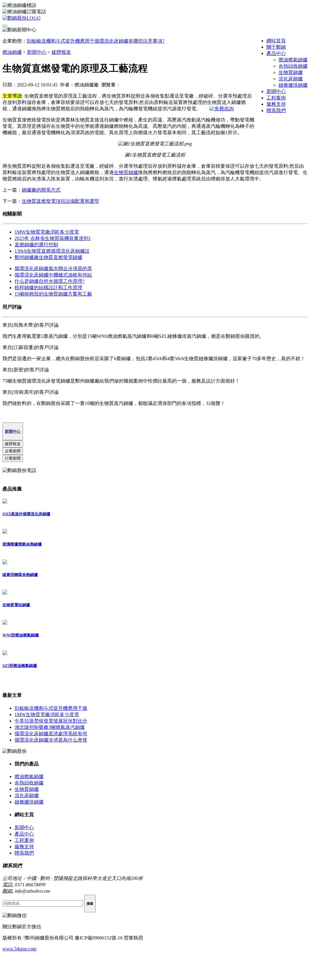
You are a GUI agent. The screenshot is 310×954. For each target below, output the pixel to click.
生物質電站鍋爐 (16, 605)
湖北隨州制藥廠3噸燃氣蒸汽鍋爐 (50, 727)
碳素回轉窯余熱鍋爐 (20, 574)
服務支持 (276, 104)
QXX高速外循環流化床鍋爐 (26, 514)
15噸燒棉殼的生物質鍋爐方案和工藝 (53, 293)
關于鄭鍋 (276, 47)
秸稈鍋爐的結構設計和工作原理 (48, 287)
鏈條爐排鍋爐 (293, 85)
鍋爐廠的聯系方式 (41, 189)
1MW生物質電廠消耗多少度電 (47, 231)
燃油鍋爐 (12, 52)
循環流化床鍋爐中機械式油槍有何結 (53, 274)
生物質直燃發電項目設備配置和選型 (60, 201)
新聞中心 (276, 91)
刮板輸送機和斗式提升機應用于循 (51, 708)
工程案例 (276, 97)
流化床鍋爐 (291, 78)
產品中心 (276, 53)
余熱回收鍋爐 (293, 66)
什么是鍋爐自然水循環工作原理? (49, 281)
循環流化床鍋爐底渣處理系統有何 (51, 733)
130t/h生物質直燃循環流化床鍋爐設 (52, 251)
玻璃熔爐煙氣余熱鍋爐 (22, 544)
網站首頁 (276, 40)
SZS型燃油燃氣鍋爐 (19, 665)
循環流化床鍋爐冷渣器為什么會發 (51, 739)
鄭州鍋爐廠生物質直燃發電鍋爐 (48, 257)
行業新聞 (13, 458)
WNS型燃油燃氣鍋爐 (20, 635)
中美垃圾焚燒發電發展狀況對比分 (51, 720)
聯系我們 (276, 110)
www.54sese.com (19, 948)
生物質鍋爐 (291, 72)
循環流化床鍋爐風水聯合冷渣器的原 (53, 268)
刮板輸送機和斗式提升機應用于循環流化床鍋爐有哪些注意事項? (95, 41)
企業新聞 (13, 451)
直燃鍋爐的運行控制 (36, 244)
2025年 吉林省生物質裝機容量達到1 (53, 238)
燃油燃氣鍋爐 (293, 59)
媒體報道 (61, 52)
